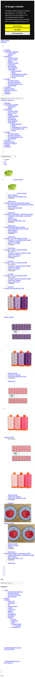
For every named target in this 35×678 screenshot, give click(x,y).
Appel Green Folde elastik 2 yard (17, 196)
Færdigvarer (11, 603)
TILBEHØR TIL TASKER (19, 127)
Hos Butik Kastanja (13, 134)
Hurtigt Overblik (18, 179)
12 (5, 161)
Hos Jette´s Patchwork (14, 135)
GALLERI (7, 140)
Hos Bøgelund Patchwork (15, 137)
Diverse (13, 130)
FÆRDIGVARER (13, 116)
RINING (10, 108)
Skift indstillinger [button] (17, 33)
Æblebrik (10, 547)
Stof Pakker (11, 616)
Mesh (9, 195)
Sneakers (6, 598)
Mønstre (10, 114)
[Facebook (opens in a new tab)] (4, 45)
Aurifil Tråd (11, 241)
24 (5, 162)
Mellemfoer (14, 621)
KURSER (7, 132)
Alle (5, 164)
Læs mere (10, 261)
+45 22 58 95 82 (8, 663)
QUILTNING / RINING (11, 105)
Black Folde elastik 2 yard (15, 558)
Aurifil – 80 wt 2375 (14, 282)
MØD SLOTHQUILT (10, 143)
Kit (9, 604)
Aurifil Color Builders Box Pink (17, 498)
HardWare (18, 625)
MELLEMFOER (16, 124)
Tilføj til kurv (11, 201)
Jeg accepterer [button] (17, 26)
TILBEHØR (11, 122)
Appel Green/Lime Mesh (15, 208)
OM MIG (7, 145)
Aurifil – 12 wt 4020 (14, 243)
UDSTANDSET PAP (17, 129)
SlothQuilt (4, 42)
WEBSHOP (7, 109)
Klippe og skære (12, 113)
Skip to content (5, 40)
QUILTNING (12, 106)
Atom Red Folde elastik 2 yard (16, 220)
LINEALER (11, 117)
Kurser (6, 590)
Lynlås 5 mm (11, 609)
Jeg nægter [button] (17, 29)
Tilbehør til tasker (16, 624)
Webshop (14, 195)
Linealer (10, 608)
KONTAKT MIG (9, 142)
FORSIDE (7, 103)
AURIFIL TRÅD (13, 111)
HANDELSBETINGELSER (12, 647)
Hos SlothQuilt (12, 138)
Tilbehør (10, 617)
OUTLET (11, 612)
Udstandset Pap (15, 627)
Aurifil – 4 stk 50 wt (13, 256)
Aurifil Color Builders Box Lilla (17, 376)
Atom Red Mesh (12, 232)
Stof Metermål (12, 119)
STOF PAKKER (13, 121)
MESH (13, 125)
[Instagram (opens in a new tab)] (4, 47)
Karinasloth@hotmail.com (12, 661)
